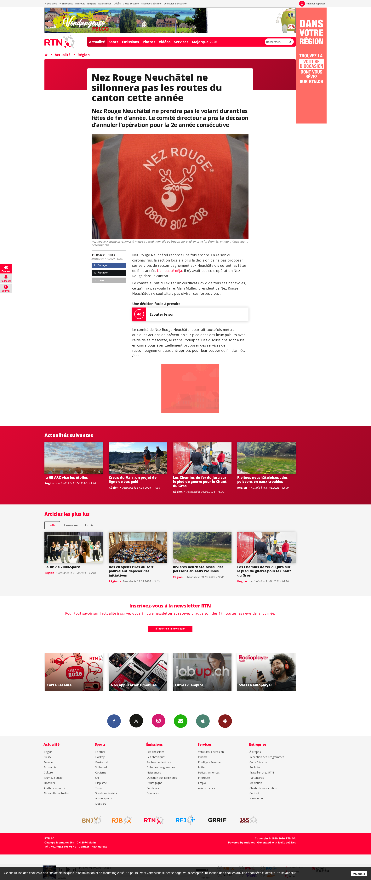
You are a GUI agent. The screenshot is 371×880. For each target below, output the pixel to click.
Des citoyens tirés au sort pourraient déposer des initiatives (131, 571)
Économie (50, 767)
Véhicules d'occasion (175, 3)
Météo (202, 767)
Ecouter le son (162, 314)
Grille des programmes (161, 767)
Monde (48, 762)
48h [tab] (52, 525)
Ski (97, 777)
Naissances (104, 3)
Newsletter (256, 798)
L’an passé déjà (169, 270)
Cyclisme (100, 772)
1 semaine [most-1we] (70, 525)
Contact (254, 793)
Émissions (130, 41)
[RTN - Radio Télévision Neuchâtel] (153, 820)
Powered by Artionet (241, 842)
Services (181, 41)
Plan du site (99, 846)
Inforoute (80, 3)
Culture (48, 772)
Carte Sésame (131, 3)
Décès (117, 3)
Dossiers (49, 783)
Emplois (91, 3)
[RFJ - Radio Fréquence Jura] (185, 820)
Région (83, 54)
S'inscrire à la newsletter (170, 628)
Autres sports (103, 798)
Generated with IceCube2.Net (276, 842)
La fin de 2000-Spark (62, 567)
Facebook (114, 721)
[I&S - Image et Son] (248, 820)
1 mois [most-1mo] (89, 525)
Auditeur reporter (54, 788)
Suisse (48, 757)
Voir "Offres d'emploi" (100, 672)
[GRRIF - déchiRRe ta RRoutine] (217, 820)
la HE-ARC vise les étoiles (66, 477)
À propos (255, 752)
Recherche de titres (159, 762)
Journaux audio (53, 777)
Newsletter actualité (56, 793)
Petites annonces (209, 772)
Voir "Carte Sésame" (228, 672)
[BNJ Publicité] (90, 820)
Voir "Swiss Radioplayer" (164, 672)
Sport (113, 41)
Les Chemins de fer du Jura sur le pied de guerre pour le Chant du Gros (200, 481)
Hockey (100, 757)
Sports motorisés (106, 793)
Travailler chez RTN (261, 772)
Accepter (359, 873)
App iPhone (203, 721)
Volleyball (101, 767)
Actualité (97, 41)
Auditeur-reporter (315, 3)
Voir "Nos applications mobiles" (292, 672)
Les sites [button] (51, 3)
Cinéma (203, 757)
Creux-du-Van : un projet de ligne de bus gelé (133, 479)
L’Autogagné (154, 783)
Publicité (254, 767)
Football (100, 752)
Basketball (101, 762)
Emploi (202, 783)
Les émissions (155, 752)
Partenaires (256, 777)
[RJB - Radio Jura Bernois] (122, 820)
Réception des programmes (266, 757)
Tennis (99, 788)
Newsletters (180, 721)
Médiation (255, 783)
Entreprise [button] (67, 3)
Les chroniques (156, 757)
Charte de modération (263, 788)
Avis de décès (206, 788)
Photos (149, 41)
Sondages (153, 788)
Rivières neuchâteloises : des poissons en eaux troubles (262, 479)
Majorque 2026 (204, 41)
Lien (101, 280)
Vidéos (164, 41)
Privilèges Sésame (151, 3)
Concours (153, 793)
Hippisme (101, 783)
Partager (102, 265)
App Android (225, 721)
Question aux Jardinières (162, 777)
